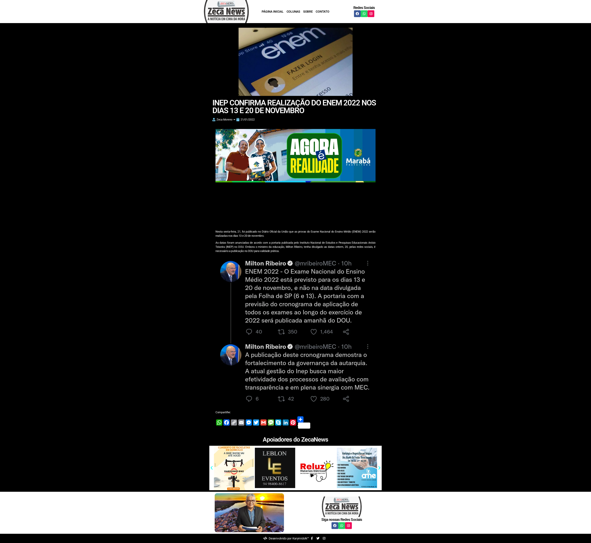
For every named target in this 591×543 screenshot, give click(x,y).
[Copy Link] (234, 422)
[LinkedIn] (285, 422)
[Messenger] (248, 422)
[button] (211, 468)
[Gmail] (263, 422)
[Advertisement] (295, 206)
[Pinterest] (293, 422)
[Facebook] (357, 13)
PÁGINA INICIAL (272, 11)
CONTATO (322, 11)
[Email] (241, 422)
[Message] (271, 422)
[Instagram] (371, 13)
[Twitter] (256, 422)
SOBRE (308, 11)
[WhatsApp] (219, 422)
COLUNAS (293, 11)
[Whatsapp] (364, 13)
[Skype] (278, 422)
